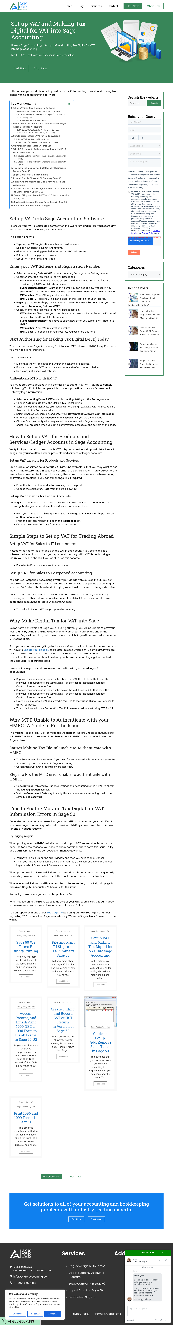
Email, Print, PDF (24, 935)
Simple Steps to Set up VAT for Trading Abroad (36, 136)
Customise (17, 1314)
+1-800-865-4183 (24, 1282)
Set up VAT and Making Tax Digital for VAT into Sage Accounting (39, 183)
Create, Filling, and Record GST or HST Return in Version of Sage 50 (41, 197)
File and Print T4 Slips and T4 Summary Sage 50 (37, 178)
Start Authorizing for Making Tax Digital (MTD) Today (41, 114)
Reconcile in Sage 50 (82, 1297)
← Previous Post (51, 1176)
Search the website (143, 97)
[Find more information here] (147, 1286)
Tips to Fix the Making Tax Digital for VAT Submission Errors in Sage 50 (39, 170)
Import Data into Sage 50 (86, 1290)
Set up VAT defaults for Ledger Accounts (38, 133)
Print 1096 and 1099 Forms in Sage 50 (33, 205)
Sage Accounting (31, 45)
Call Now (133, 6)
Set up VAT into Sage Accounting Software (34, 108)
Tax (33, 935)
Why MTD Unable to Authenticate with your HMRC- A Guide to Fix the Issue (39, 151)
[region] (35, 1305)
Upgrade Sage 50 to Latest (87, 1266)
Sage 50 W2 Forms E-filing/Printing (30, 174)
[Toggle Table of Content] (68, 104)
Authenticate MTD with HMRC (34, 120)
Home (68, 6)
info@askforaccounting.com (31, 1276)
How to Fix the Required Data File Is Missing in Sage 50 (150, 314)
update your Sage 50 (36, 650)
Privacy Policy (80, 1314)
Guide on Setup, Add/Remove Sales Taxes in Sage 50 (40, 202)
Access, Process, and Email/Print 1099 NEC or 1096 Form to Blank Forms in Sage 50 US (42, 190)
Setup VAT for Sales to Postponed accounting (38, 142)
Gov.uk (39, 410)
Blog (81, 6)
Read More (26, 977)
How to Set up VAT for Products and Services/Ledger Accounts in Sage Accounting (39, 125)
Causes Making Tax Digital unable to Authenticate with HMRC (42, 157)
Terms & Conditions (108, 1314)
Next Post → (77, 1176)
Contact (113, 6)
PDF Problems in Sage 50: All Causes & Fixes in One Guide (150, 331)
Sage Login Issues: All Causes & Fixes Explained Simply (149, 347)
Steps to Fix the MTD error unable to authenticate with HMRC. (42, 163)
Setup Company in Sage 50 (87, 1283)
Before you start (27, 117)
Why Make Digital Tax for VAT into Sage (33, 145)
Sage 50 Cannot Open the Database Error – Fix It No (149, 364)
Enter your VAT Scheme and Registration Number (39, 111)
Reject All (35, 1314)
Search (154, 103)
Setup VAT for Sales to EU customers (34, 139)
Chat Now (153, 6)
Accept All (52, 1314)
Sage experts (55, 912)
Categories (136, 267)
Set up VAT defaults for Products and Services (40, 130)
